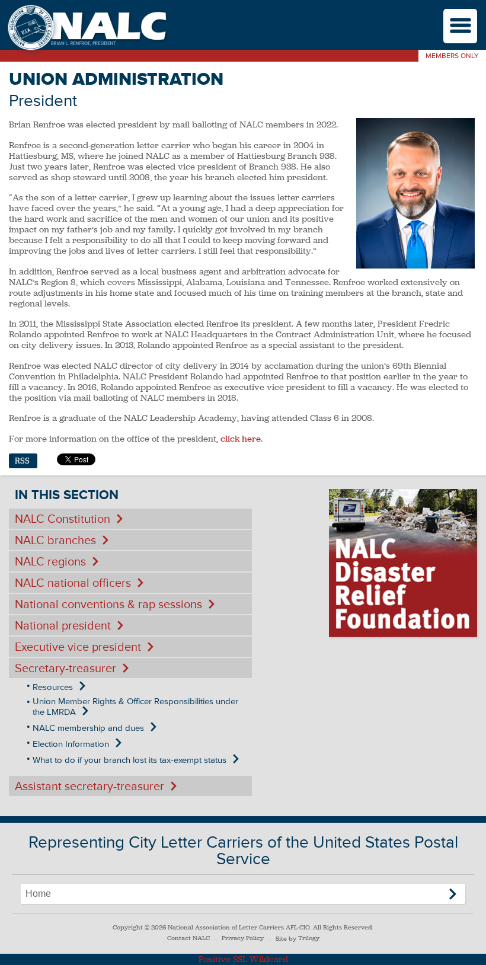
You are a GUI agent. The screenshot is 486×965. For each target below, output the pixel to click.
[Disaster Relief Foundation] (403, 563)
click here (240, 439)
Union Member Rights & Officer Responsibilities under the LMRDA (135, 707)
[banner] (86, 28)
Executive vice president (78, 647)
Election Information (71, 744)
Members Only (452, 56)
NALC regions (50, 562)
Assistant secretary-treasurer (89, 786)
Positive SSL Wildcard (243, 959)
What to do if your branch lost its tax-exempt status (129, 760)
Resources (53, 687)
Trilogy (308, 938)
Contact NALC (188, 938)
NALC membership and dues (88, 728)
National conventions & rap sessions (108, 604)
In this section (67, 495)
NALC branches (55, 540)
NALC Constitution (62, 519)
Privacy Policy (243, 938)
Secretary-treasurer (65, 669)
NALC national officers (73, 583)
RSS (22, 460)
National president (63, 626)
